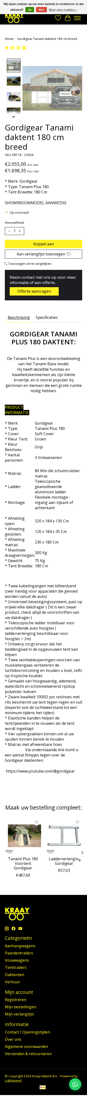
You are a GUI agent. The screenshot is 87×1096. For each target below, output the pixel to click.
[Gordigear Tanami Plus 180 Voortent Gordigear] (23, 836)
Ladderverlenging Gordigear (65, 861)
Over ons (13, 1039)
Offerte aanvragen (34, 291)
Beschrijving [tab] (19, 317)
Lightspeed (13, 1080)
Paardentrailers (19, 953)
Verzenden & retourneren (28, 1053)
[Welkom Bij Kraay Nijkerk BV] (14, 18)
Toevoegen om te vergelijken (29, 263)
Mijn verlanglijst (19, 1014)
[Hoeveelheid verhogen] (19, 231)
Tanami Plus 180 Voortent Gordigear (23, 863)
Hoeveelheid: (14, 222)
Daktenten (14, 974)
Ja (29, 10)
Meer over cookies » (63, 10)
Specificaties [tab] (47, 317)
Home (9, 39)
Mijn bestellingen (20, 1006)
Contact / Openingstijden (27, 1032)
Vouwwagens (17, 960)
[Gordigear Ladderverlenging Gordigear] (64, 836)
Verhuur (12, 982)
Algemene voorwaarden (26, 1046)
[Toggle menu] (77, 18)
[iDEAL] (43, 1087)
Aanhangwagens (20, 945)
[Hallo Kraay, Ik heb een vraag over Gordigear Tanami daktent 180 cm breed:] (75, 1084)
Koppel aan (43, 244)
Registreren (15, 999)
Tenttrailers (16, 967)
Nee (41, 10)
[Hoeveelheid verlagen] (9, 231)
